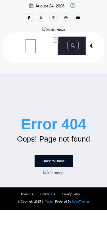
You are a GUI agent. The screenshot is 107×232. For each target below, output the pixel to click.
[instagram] (66, 17)
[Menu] (31, 46)
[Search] (73, 45)
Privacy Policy (71, 194)
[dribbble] (53, 17)
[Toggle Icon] (55, 41)
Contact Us (47, 194)
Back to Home (54, 161)
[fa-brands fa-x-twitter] (41, 17)
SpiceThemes (80, 201)
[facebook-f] (29, 17)
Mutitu (49, 201)
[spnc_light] (91, 45)
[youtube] (78, 17)
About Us (27, 194)
